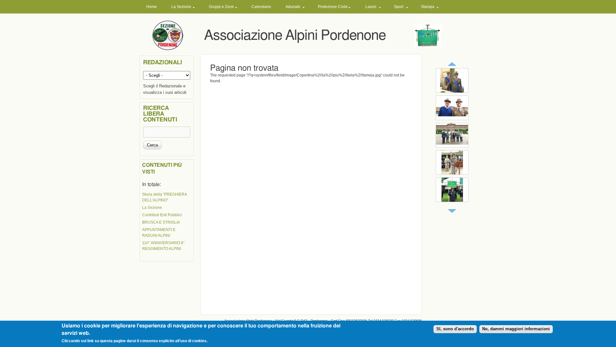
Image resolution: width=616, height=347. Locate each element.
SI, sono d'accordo (455, 329)
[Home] (168, 35)
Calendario (261, 6)
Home (151, 6)
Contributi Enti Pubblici (162, 215)
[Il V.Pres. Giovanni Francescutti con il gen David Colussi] (452, 115)
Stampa (427, 6)
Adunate (293, 6)
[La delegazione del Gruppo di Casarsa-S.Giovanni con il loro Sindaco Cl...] (452, 143)
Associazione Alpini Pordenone (295, 35)
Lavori (370, 6)
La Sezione (181, 6)
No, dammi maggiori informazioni (516, 329)
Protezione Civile (333, 6)
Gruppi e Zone (221, 6)
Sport (398, 6)
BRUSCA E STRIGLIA (161, 222)
